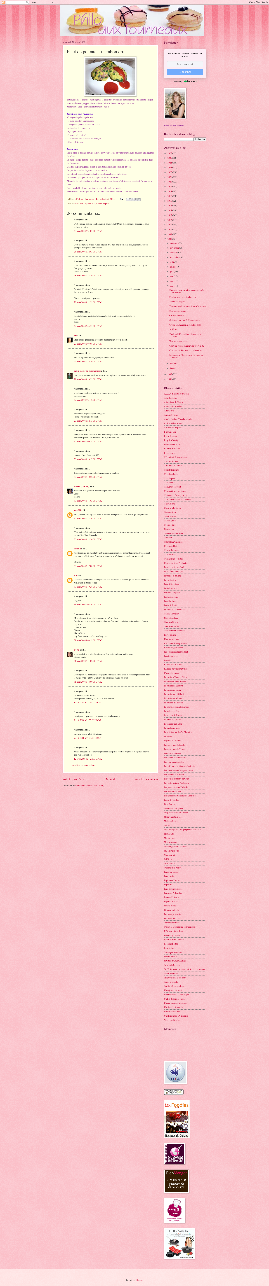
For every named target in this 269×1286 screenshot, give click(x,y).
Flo (75, 335)
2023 (170, 167)
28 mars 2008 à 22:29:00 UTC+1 (88, 302)
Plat (93, 203)
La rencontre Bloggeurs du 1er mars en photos (186, 356)
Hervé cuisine (170, 634)
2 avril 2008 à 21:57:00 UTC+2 (87, 720)
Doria (76, 649)
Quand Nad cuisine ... (173, 922)
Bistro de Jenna (170, 435)
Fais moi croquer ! (172, 592)
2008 (170, 238)
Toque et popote (171, 981)
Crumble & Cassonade (173, 541)
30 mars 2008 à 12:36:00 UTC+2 (88, 518)
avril (172, 281)
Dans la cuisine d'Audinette (175, 562)
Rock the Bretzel (171, 943)
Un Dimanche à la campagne (176, 994)
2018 (170, 191)
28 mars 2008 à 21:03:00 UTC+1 (88, 230)
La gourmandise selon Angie (176, 706)
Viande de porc (102, 203)
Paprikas (168, 884)
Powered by (177, 81)
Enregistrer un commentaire (83, 764)
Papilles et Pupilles (172, 880)
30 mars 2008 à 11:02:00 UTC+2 (88, 500)
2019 (170, 186)
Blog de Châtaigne (172, 440)
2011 (170, 224)
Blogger (139, 1279)
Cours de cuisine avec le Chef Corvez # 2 (186, 345)
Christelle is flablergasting (175, 495)
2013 (170, 215)
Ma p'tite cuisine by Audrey (176, 812)
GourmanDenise (171, 622)
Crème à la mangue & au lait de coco (185, 324)
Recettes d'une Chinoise (174, 939)
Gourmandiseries (171, 626)
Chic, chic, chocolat (172, 486)
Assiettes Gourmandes (173, 423)
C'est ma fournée (171, 461)
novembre (174, 247)
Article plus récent (74, 779)
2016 (170, 200)
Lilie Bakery (169, 804)
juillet (173, 266)
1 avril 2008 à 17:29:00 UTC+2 (87, 702)
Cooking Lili (169, 524)
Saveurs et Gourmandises (175, 960)
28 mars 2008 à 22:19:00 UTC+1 (88, 275)
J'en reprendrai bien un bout (176, 651)
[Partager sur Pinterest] (139, 199)
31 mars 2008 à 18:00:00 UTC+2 (88, 681)
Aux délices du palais (173, 427)
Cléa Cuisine (169, 503)
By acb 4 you (169, 452)
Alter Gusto (169, 410)
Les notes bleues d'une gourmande (178, 770)
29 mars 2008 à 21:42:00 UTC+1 (88, 399)
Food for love (170, 601)
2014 (170, 210)
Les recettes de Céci (172, 791)
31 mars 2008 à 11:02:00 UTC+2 (88, 660)
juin (172, 271)
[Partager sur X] (133, 199)
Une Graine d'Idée (172, 1011)
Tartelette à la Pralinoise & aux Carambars (187, 306)
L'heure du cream (171, 672)
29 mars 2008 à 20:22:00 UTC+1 (88, 379)
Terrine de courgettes (178, 341)
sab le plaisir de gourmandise (87, 370)
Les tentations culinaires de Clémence (180, 795)
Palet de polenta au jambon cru (182, 297)
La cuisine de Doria (172, 689)
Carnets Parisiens (171, 469)
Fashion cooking (171, 596)
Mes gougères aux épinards (175, 846)
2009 (170, 234)
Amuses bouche (171, 414)
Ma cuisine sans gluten (173, 808)
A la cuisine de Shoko (173, 402)
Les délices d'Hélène (172, 753)
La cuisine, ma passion (173, 702)
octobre (173, 252)
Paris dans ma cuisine (173, 888)
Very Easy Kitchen (172, 1019)
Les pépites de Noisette (174, 774)
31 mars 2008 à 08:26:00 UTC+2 (88, 604)
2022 (170, 172)
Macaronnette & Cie (173, 816)
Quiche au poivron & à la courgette (184, 320)
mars (172, 285)
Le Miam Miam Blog (173, 723)
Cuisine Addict (170, 545)
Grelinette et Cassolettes (174, 630)
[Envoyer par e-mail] (127, 199)
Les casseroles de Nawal (174, 749)
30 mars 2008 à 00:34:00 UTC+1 (88, 441)
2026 (170, 153)
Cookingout (169, 528)
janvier (173, 368)
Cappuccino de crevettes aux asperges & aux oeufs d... (186, 291)
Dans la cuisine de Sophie (175, 567)
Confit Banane (170, 516)
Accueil (110, 779)
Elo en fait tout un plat (173, 571)
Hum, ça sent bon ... (172, 639)
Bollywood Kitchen (172, 444)
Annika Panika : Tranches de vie (178, 419)
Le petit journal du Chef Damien (178, 732)
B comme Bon (170, 431)
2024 (170, 162)
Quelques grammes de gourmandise (179, 926)
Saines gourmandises (173, 952)
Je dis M (167, 660)
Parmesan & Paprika (173, 893)
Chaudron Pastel (171, 474)
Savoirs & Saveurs (172, 964)
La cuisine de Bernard (173, 685)
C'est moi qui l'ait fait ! (174, 465)
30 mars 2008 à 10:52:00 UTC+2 (88, 476)
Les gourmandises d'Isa (174, 761)
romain (77, 548)
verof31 (77, 510)
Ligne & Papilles (171, 799)
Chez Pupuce (169, 478)
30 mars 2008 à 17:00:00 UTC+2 (88, 566)
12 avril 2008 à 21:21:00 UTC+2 (88, 758)
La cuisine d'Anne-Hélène (175, 681)
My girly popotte (171, 850)
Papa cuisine (169, 876)
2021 (170, 176)
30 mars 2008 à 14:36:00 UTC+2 (88, 539)
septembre (174, 257)
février (173, 363)
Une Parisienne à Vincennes (176, 1015)
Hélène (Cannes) (81, 486)
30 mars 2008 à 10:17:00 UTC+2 (88, 459)
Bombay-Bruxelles (172, 448)
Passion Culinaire (171, 897)
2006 (170, 379)
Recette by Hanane (172, 935)
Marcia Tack (169, 837)
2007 (170, 374)
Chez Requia (169, 482)
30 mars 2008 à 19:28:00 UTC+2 (88, 586)
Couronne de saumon (178, 310)
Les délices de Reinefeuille (175, 757)
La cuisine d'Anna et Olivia (175, 677)
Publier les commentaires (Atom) (89, 785)
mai (172, 276)
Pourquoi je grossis (172, 914)
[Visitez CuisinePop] (174, 1093)
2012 (170, 219)
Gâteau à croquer (171, 613)
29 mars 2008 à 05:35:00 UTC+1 (88, 325)
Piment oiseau (170, 905)
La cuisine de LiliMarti (174, 694)
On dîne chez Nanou (173, 867)
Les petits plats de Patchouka (176, 783)
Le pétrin (168, 736)
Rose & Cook (170, 947)
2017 (170, 195)
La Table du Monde (172, 719)
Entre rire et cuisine (172, 575)
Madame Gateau (171, 820)
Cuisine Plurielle (171, 550)
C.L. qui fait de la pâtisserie (175, 457)
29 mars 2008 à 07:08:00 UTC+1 (88, 343)
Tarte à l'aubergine (177, 301)
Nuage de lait (169, 854)
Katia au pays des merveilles (176, 668)
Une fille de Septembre (174, 1007)
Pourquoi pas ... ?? (172, 918)
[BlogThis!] (130, 199)
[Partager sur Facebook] (136, 199)
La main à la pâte (171, 711)
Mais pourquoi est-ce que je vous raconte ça (182, 829)
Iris (75, 575)
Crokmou (168, 537)
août (172, 262)
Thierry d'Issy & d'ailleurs (175, 977)
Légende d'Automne (172, 740)
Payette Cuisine (170, 901)
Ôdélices (168, 859)
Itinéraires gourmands (173, 647)
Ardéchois (173, 329)
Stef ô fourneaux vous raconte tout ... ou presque (184, 969)
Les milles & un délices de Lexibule (179, 766)
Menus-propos (170, 842)
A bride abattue (170, 397)
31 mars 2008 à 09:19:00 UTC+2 (88, 640)
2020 (170, 181)
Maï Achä (168, 825)
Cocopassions (170, 512)
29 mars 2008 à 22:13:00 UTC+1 (88, 420)
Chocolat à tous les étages (175, 491)
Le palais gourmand (172, 727)
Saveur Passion (170, 956)
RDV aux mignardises (173, 931)
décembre (174, 242)
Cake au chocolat (176, 315)
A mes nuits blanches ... (174, 406)
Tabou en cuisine (171, 973)
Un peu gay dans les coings (175, 1002)
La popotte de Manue (173, 715)
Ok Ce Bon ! (169, 863)
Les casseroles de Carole (174, 744)
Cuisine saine (169, 554)
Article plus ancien (146, 779)
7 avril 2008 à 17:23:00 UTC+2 (87, 737)
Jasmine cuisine (170, 655)
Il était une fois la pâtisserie (175, 643)
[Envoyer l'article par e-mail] (121, 198)
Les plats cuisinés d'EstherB (176, 787)
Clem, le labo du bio (172, 507)
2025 (170, 157)
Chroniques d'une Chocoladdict (177, 499)
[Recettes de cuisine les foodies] (177, 1137)
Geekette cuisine (171, 617)
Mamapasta (169, 833)
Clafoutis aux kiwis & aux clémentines (185, 350)
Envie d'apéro (170, 579)
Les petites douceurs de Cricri (176, 778)
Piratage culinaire (171, 909)
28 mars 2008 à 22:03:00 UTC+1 (88, 251)
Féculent (79, 203)
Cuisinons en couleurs (173, 558)
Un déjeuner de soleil (173, 990)
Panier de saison (171, 871)
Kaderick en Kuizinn (173, 664)
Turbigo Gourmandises (174, 986)
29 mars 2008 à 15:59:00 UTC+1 (88, 361)
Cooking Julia (170, 520)
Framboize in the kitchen (175, 609)
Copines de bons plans (173, 533)
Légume (87, 203)
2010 (170, 229)
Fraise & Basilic (171, 605)
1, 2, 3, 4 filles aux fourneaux (176, 393)
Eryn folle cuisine (171, 584)
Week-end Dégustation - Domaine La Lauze (185, 335)
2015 (170, 205)
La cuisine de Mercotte (174, 698)
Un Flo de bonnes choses (174, 998)
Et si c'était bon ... (171, 588)
